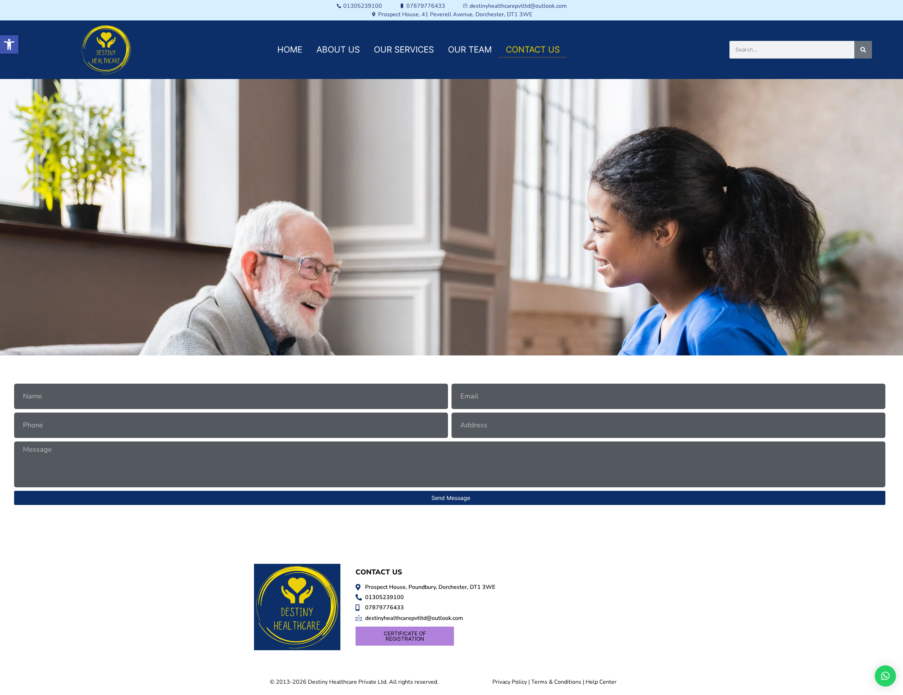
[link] (9, 44)
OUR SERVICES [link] (404, 49)
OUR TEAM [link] (470, 49)
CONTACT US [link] (533, 49)
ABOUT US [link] (338, 49)
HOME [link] (289, 49)
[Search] (863, 50)
